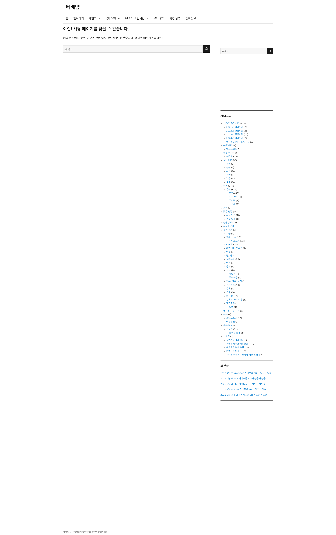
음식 (228, 270)
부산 (228, 167)
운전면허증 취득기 (235, 347)
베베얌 (72, 7)
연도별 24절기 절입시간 (237, 142)
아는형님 (230, 322)
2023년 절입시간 (234, 134)
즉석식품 (233, 278)
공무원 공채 (234, 333)
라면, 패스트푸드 (234, 248)
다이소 (229, 244)
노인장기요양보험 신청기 (238, 344)
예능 (225, 314)
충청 (228, 182)
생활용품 (230, 259)
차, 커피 (230, 296)
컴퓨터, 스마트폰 (234, 300)
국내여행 (110, 18)
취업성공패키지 (233, 351)
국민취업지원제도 (234, 340)
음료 (228, 266)
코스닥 (232, 200)
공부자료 (227, 153)
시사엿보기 (228, 226)
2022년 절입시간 (234, 131)
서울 (228, 171)
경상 (228, 164)
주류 (228, 289)
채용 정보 (227, 325)
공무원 (229, 329)
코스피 (232, 204)
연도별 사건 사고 (231, 311)
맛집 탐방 (175, 18)
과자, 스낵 (231, 237)
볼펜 (231, 307)
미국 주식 (233, 197)
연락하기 (78, 18)
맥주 (228, 252)
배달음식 (233, 274)
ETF (231, 193)
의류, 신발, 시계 (234, 281)
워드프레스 (231, 149)
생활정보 (191, 18)
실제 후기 (158, 18)
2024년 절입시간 (234, 138)
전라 (228, 175)
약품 (228, 263)
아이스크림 (234, 241)
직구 (228, 292)
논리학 (229, 156)
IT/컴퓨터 (227, 145)
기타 (225, 208)
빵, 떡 (229, 255)
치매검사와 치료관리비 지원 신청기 (243, 355)
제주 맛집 (230, 219)
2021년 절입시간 (234, 127)
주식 (228, 189)
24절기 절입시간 (135, 18)
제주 (228, 178)
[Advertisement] (247, 84)
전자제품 (230, 285)
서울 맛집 (230, 215)
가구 (228, 233)
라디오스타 (231, 318)
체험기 (93, 18)
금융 (225, 186)
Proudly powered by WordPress (90, 532)
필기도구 (230, 303)
